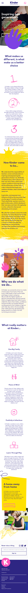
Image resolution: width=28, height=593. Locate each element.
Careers (3, 587)
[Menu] (2, 3)
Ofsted (3, 586)
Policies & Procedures (6, 588)
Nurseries (3, 584)
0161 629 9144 (4, 568)
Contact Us (3, 572)
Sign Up (14, 553)
